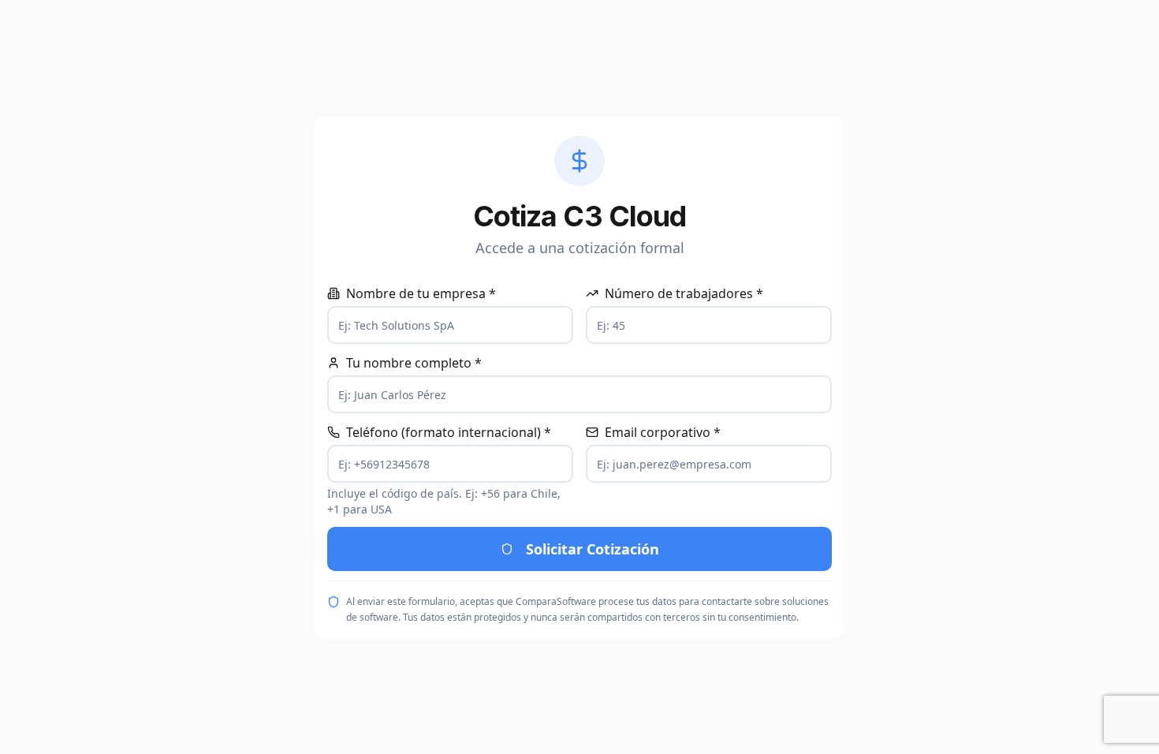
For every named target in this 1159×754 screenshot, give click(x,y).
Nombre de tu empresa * (421, 293)
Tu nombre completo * (414, 362)
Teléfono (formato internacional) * (448, 432)
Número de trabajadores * (684, 293)
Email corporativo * (663, 432)
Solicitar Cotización (592, 548)
